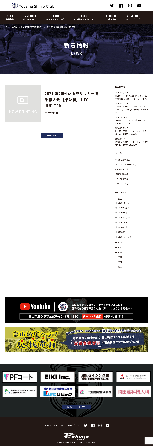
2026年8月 (122, 202)
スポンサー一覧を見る (76, 407)
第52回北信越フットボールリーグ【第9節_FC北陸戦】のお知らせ (131, 133)
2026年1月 (122, 236)
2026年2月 (122, 231)
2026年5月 (122, 217)
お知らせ (119, 169)
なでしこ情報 (121, 159)
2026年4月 (122, 222)
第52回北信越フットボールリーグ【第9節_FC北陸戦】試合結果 (131, 144)
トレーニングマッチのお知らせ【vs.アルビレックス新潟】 (131, 122)
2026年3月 (122, 227)
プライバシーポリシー (53, 425)
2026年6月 (122, 212)
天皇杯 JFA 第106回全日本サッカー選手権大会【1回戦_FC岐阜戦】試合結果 (131, 97)
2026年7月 (122, 207)
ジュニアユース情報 (123, 164)
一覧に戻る (52, 135)
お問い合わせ (73, 425)
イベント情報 (121, 178)
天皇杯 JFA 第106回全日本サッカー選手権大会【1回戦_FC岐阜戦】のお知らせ (131, 109)
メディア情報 (120, 183)
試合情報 (119, 173)
